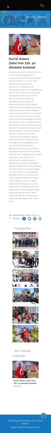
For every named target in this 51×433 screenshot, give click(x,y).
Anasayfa (30, 17)
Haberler (42, 17)
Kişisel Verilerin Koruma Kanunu (25, 427)
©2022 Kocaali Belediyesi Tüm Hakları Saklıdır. (25, 422)
